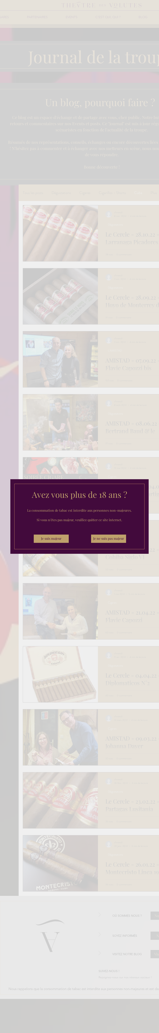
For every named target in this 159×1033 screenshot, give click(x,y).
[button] (51, 539)
